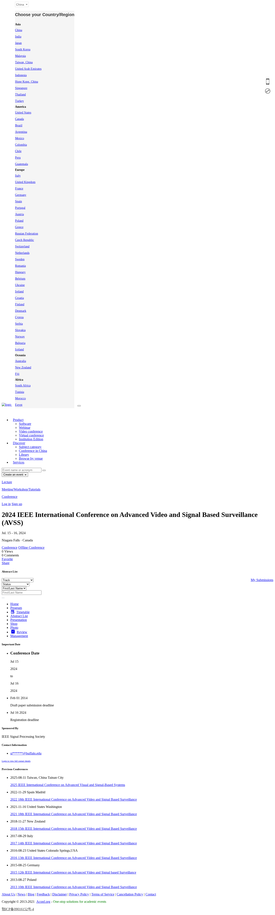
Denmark (20, 310)
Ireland (19, 291)
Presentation (18, 620)
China (18, 30)
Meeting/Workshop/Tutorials (21, 489)
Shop (13, 624)
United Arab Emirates (28, 68)
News (21, 894)
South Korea (22, 49)
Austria (19, 214)
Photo (14, 627)
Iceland (19, 349)
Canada (19, 119)
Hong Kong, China (26, 81)
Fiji (17, 374)
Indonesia (21, 75)
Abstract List (19, 616)
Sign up (17, 504)
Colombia (21, 144)
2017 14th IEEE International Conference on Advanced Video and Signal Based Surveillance (73, 843)
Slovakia (20, 330)
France (19, 188)
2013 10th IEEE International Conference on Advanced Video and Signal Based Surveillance (73, 887)
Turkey (19, 101)
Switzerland (22, 246)
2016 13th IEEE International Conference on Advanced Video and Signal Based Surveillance (73, 858)
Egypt (18, 404)
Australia (20, 361)
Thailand (20, 94)
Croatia (19, 298)
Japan (18, 43)
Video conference (31, 431)
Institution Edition (31, 439)
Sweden (19, 259)
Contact (150, 894)
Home (14, 604)
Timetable (23, 612)
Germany (20, 195)
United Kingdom (25, 182)
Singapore (21, 88)
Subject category (30, 447)
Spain (18, 201)
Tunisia (19, 392)
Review (22, 632)
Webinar (24, 427)
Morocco (20, 398)
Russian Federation (26, 233)
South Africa (23, 385)
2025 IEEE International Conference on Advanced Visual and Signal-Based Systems (67, 785)
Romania (20, 265)
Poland (19, 220)
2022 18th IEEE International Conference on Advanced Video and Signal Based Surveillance (73, 799)
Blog (31, 894)
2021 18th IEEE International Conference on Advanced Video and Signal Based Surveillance (73, 814)
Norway (20, 336)
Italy (18, 175)
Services (18, 462)
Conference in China (33, 451)
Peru (18, 157)
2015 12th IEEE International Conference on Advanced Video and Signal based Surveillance (73, 872)
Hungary (20, 272)
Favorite (7, 559)
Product (18, 420)
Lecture (7, 482)
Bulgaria (20, 343)
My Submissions (262, 580)
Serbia (19, 323)
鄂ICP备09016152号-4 (18, 909)
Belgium (20, 278)
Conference (9, 496)
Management (19, 636)
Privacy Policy (79, 894)
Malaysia (20, 56)
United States (23, 112)
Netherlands (22, 253)
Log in (6, 504)
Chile (18, 151)
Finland (19, 304)
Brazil (18, 125)
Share (5, 563)
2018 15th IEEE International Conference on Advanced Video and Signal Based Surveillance (73, 828)
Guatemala (21, 164)
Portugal (20, 207)
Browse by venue (31, 458)
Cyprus (19, 317)
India (18, 36)
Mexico (19, 138)
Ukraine (20, 285)
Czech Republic (24, 240)
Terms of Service (102, 894)
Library (24, 454)
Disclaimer (59, 894)
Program (16, 608)
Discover (19, 443)
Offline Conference (31, 547)
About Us (8, 894)
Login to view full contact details (16, 761)
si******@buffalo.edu (25, 753)
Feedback (43, 894)
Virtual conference (31, 435)
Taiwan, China (24, 62)
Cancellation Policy (130, 894)
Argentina (21, 131)
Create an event (13, 474)
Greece (19, 227)
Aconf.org (43, 901)
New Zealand (23, 367)
